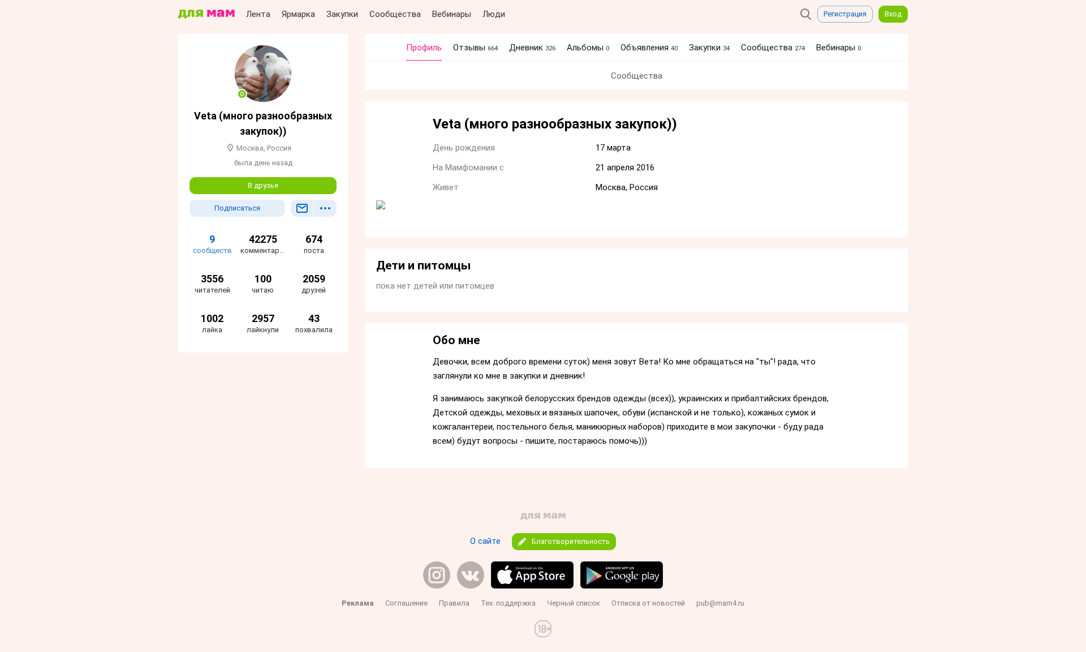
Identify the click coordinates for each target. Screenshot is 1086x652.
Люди (493, 14)
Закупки (342, 14)
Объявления (649, 47)
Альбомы (588, 47)
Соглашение (406, 603)
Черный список (573, 603)
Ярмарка (298, 14)
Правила (454, 603)
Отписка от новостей (648, 603)
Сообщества (395, 14)
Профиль (424, 47)
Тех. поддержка (508, 603)
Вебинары (451, 14)
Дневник (532, 47)
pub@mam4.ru (720, 603)
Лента (258, 14)
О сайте (485, 541)
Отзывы (475, 47)
